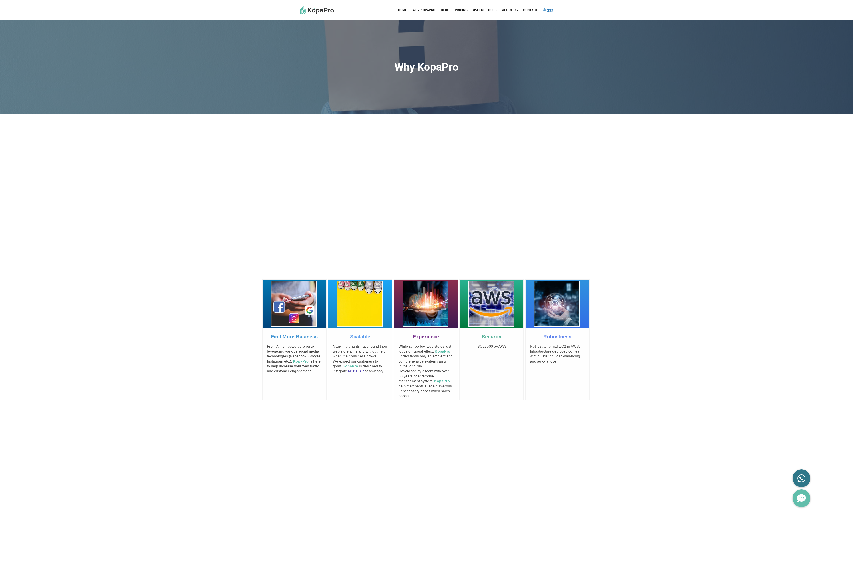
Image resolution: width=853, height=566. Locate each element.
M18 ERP (356, 371)
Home (402, 10)
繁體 (549, 10)
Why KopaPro (424, 10)
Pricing (461, 10)
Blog (445, 10)
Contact (530, 10)
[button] (801, 498)
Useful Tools (485, 10)
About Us (510, 10)
